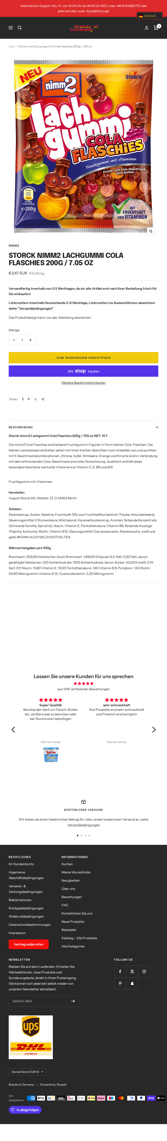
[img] (84, 683)
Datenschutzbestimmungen (30, 925)
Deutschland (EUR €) (25, 1071)
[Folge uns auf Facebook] (120, 972)
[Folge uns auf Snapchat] (132, 983)
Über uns (68, 889)
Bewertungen (72, 897)
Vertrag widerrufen (28, 944)
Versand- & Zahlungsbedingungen (26, 889)
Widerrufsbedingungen (26, 916)
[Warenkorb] (156, 28)
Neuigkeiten (71, 880)
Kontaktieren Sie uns (77, 913)
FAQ (65, 905)
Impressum (17, 933)
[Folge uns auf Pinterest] (120, 983)
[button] (14, 730)
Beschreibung (21, 427)
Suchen (67, 864)
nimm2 (14, 245)
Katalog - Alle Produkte (79, 938)
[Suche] (20, 28)
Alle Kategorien (73, 946)
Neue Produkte (73, 922)
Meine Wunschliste (76, 872)
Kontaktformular (98, 11)
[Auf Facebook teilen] (23, 399)
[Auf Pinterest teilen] (29, 399)
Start (12, 46)
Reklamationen (20, 900)
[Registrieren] (73, 1001)
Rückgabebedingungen (26, 908)
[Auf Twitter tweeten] (35, 399)
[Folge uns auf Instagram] (144, 972)
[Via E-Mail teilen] (42, 399)
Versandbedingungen (83, 825)
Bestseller (69, 930)
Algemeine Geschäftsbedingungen (26, 875)
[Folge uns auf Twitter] (132, 972)
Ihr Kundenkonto (21, 864)
